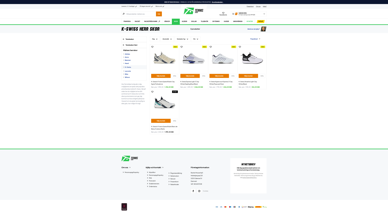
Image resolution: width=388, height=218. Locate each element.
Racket (137, 21)
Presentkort (250, 6)
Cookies (205, 191)
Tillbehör (204, 21)
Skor (176, 21)
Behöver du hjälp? (254, 29)
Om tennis (216, 21)
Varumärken (237, 21)
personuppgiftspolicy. (250, 177)
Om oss (258, 6)
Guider (226, 21)
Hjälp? (265, 6)
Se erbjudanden (218, 2)
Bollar (194, 21)
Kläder (184, 21)
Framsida (127, 21)
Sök (159, 14)
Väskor (167, 21)
